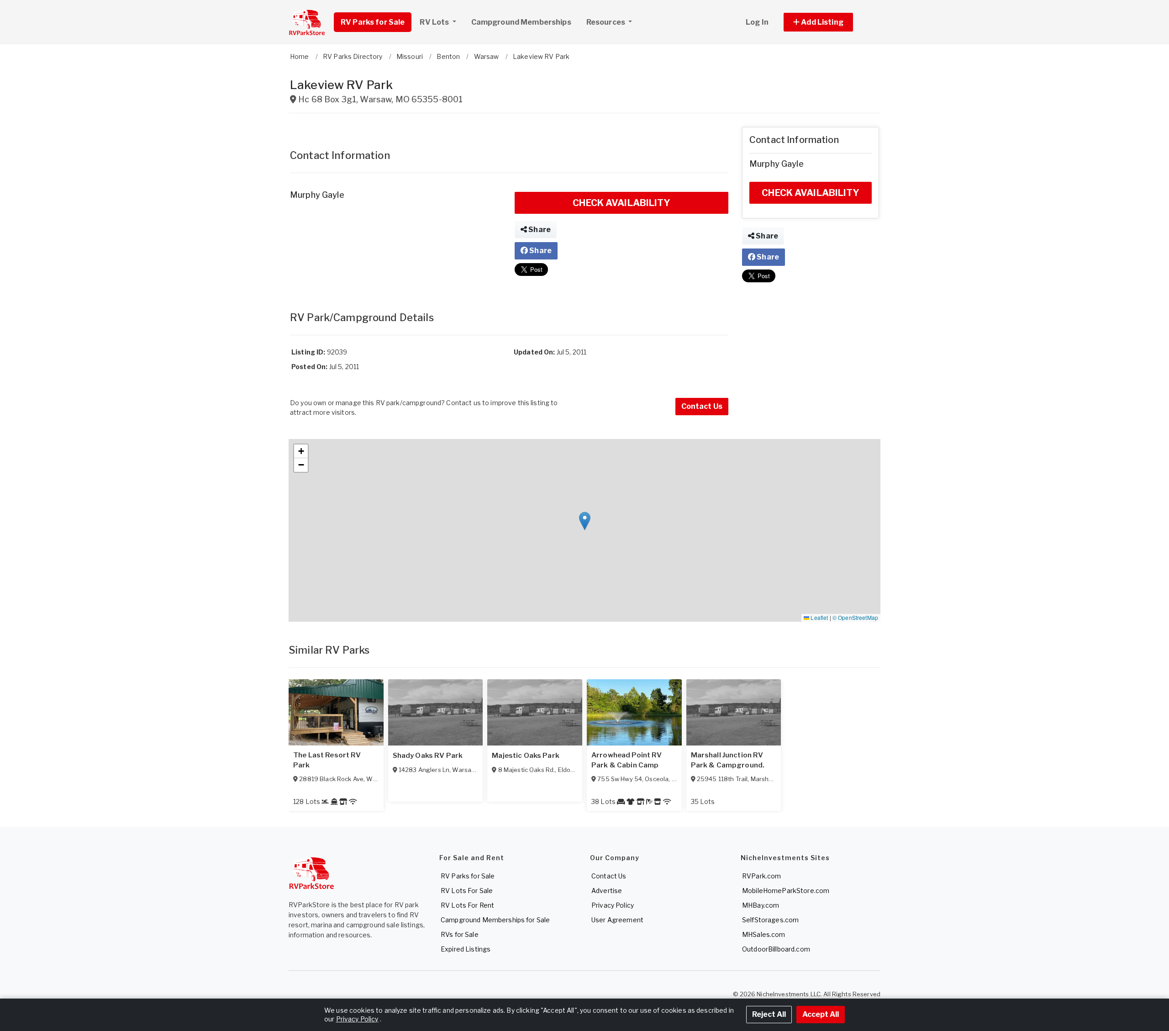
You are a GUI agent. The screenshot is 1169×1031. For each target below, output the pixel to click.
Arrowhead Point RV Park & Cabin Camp (626, 760)
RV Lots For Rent (467, 905)
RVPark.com (761, 876)
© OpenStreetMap (855, 617)
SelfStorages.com (770, 920)
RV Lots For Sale (467, 890)
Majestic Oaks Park (525, 755)
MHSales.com (763, 934)
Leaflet (818, 617)
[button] (828, 22)
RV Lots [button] (435, 22)
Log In (757, 22)
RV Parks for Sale (373, 22)
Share (539, 229)
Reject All (769, 1014)
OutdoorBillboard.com (776, 949)
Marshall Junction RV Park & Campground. (728, 760)
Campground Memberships (521, 22)
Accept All (820, 1014)
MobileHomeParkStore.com (785, 890)
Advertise (606, 890)
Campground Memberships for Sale (495, 920)
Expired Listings (465, 949)
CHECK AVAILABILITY (621, 202)
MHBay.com (760, 905)
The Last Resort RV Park (327, 760)
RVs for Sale (460, 934)
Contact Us (701, 406)
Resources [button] (606, 22)
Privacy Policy (612, 905)
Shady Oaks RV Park (428, 755)
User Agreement (617, 920)
